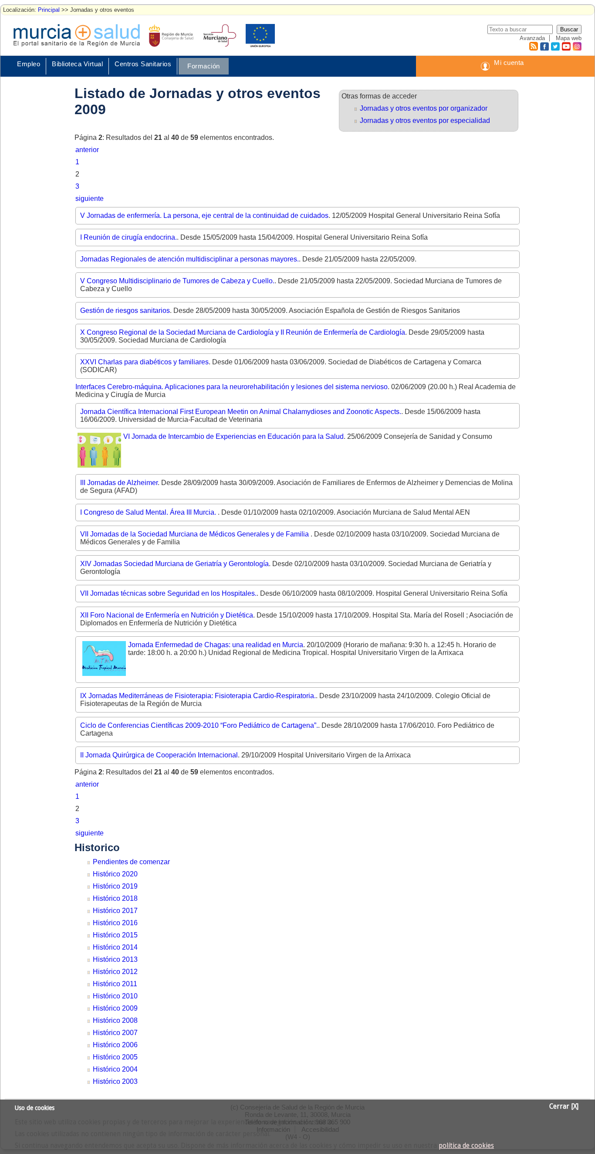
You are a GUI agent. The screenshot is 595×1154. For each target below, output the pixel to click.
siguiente (89, 198)
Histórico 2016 (115, 923)
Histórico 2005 (115, 1057)
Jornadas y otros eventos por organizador (423, 108)
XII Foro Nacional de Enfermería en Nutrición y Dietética (166, 615)
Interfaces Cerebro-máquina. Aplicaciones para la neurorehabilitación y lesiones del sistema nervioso (231, 386)
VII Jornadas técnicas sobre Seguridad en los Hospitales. (168, 593)
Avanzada (532, 38)
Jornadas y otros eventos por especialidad (425, 120)
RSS (533, 46)
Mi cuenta (509, 62)
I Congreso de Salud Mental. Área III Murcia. (149, 512)
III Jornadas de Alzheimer (119, 482)
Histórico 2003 (115, 1081)
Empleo (28, 64)
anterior (87, 149)
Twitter (555, 46)
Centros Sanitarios (143, 64)
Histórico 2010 (115, 996)
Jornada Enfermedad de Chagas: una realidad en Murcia (215, 644)
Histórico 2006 (115, 1045)
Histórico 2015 (115, 935)
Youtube (566, 46)
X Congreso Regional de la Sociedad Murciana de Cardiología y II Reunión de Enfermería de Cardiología (242, 332)
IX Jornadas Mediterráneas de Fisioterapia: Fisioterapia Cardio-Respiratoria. (198, 695)
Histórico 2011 (115, 984)
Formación (203, 66)
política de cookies (466, 1146)
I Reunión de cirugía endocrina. (128, 237)
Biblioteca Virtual (77, 64)
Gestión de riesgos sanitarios (125, 310)
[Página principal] (77, 35)
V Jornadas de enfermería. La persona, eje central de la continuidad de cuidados (204, 215)
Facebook (543, 46)
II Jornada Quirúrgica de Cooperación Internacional (159, 755)
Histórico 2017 (115, 910)
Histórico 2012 (115, 971)
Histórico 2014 (115, 947)
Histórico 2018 (115, 898)
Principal (49, 10)
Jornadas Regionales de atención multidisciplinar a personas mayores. (189, 259)
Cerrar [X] (563, 1106)
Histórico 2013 (115, 959)
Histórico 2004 (115, 1069)
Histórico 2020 (115, 874)
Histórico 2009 (115, 1008)
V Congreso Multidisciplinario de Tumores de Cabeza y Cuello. (177, 281)
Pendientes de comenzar (131, 862)
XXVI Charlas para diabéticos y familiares (144, 362)
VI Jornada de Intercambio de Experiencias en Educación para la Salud (233, 436)
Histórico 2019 (115, 886)
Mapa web (568, 38)
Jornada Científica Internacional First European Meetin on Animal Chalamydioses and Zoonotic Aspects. (240, 411)
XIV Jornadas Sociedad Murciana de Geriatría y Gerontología (174, 563)
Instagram (577, 46)
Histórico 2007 (115, 1032)
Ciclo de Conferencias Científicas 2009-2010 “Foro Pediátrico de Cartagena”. (199, 725)
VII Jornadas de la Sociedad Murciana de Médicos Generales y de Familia (195, 534)
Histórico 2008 (115, 1020)
